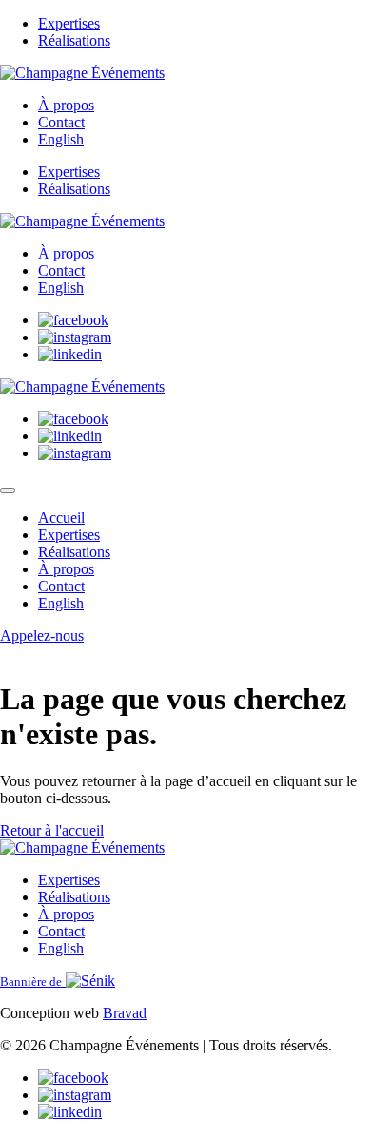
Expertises (69, 23)
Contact (61, 122)
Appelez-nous (42, 635)
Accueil (61, 518)
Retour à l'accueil (52, 830)
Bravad (125, 1013)
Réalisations (74, 40)
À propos (66, 105)
